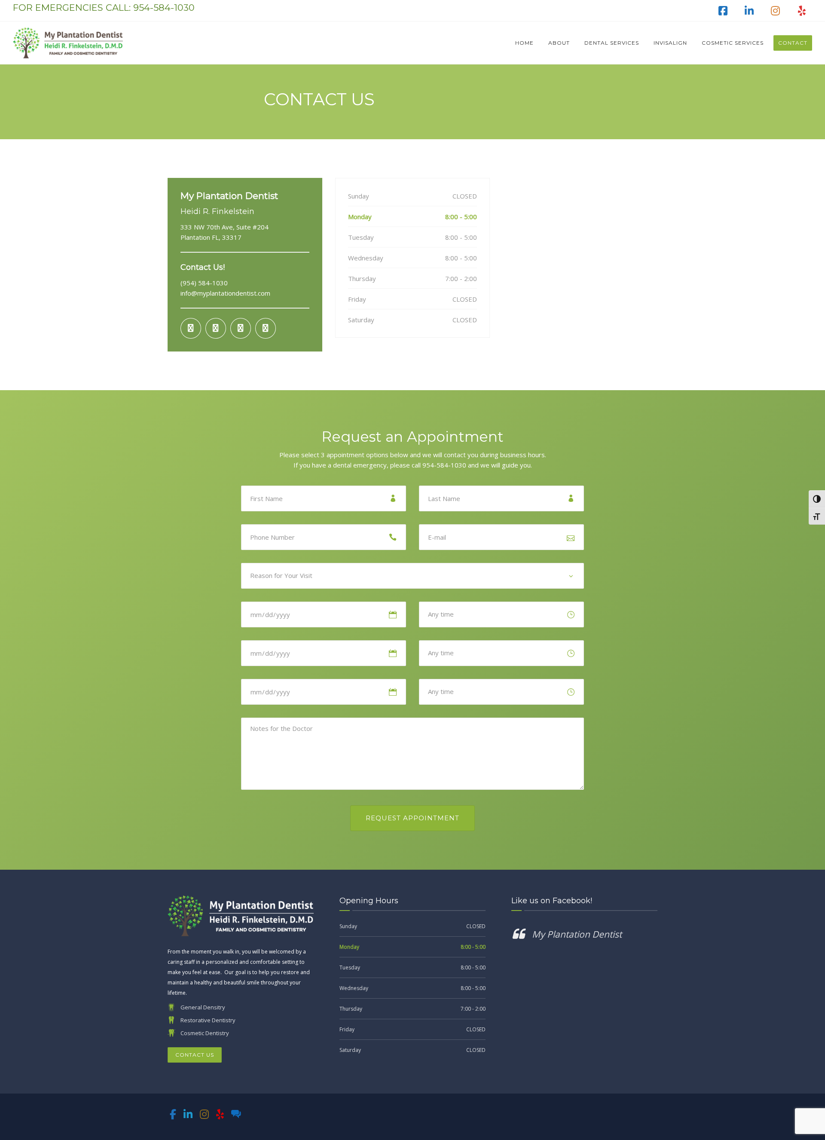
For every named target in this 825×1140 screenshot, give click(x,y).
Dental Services (611, 43)
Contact (792, 43)
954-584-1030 (164, 7)
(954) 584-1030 (204, 282)
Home (524, 43)
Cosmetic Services (733, 43)
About (559, 43)
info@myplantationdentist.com (225, 293)
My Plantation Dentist (577, 934)
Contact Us (194, 1054)
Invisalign (670, 43)
